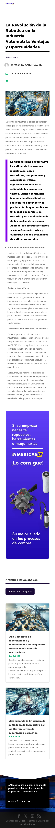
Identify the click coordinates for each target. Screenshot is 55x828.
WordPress (29, 824)
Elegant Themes (27, 820)
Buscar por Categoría (20, 591)
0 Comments (12, 57)
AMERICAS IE (33, 64)
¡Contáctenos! (19, 801)
